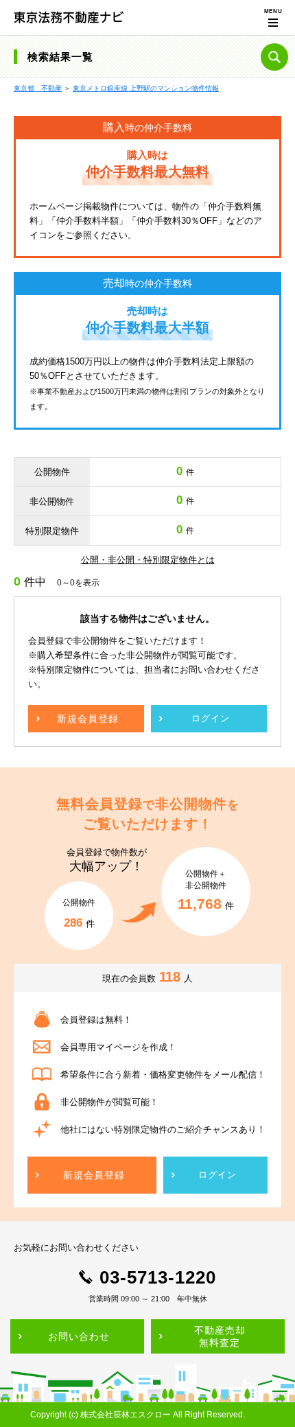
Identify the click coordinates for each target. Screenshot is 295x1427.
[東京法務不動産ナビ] (68, 17)
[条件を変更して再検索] (274, 57)
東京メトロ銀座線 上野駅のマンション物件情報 (146, 88)
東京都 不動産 (38, 88)
